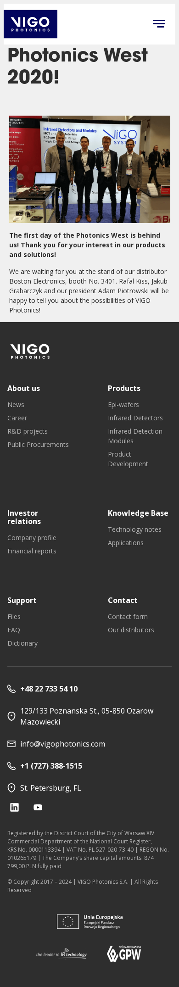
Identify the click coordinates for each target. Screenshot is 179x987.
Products (124, 388)
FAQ (13, 629)
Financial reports (31, 550)
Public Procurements (38, 444)
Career (17, 417)
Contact (123, 600)
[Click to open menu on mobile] (158, 24)
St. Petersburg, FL (50, 788)
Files (14, 616)
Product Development (128, 459)
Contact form (128, 616)
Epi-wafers (123, 404)
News (15, 404)
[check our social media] (14, 807)
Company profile (31, 537)
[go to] (30, 351)
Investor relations (24, 517)
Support (22, 600)
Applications (126, 542)
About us (23, 388)
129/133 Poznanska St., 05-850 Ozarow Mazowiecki (86, 716)
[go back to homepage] (30, 24)
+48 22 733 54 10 (49, 689)
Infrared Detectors (135, 417)
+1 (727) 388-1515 (51, 766)
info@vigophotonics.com (62, 744)
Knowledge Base (138, 513)
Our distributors (131, 629)
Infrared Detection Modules (135, 436)
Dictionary (22, 643)
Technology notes (135, 529)
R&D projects (27, 431)
